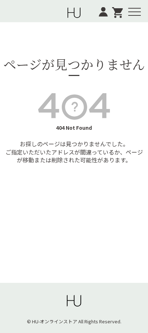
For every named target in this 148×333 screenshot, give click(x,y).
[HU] (74, 11)
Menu (135, 7)
